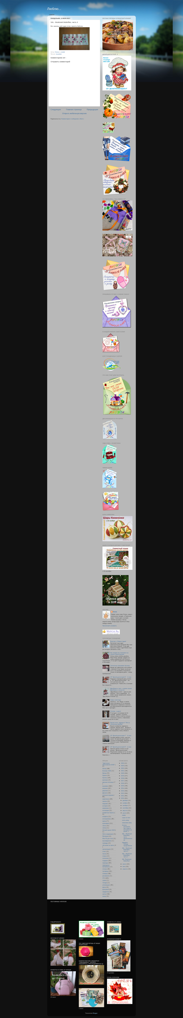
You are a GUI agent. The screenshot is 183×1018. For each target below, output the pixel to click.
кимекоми (105, 808)
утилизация (106, 885)
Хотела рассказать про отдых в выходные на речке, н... (127, 828)
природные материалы (106, 865)
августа (125, 810)
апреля (125, 869)
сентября (126, 808)
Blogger (95, 1013)
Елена (115, 611)
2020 (122, 773)
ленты (104, 825)
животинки (105, 799)
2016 (122, 783)
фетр (104, 887)
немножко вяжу (127, 822)
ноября (125, 803)
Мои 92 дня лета (107, 838)
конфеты (105, 816)
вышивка (59, 54)
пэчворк (105, 873)
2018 (122, 778)
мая (124, 866)
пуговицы (105, 871)
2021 (122, 770)
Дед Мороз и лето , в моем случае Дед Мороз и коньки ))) (121, 689)
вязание (105, 788)
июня (124, 864)
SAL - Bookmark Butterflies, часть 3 (127, 849)
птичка (104, 869)
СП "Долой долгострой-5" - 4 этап (120, 747)
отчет (104, 851)
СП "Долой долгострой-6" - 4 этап (120, 677)
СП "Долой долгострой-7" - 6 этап (120, 735)
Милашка (105, 836)
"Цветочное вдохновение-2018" (108, 764)
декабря (125, 800)
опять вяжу (125, 820)
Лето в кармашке (107, 834)
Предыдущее (92, 110)
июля (124, 813)
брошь (104, 773)
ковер (124, 815)
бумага (104, 775)
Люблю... (54, 9)
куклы (104, 821)
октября (125, 805)
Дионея (105, 793)
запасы (104, 801)
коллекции (105, 810)
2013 (122, 791)
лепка (104, 828)
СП (103, 878)
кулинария (105, 823)
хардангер (105, 891)
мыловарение (107, 841)
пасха (104, 853)
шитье (104, 894)
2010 (122, 798)
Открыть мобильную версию (74, 113)
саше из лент (126, 817)
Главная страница (74, 110)
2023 (122, 765)
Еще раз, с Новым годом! (118, 641)
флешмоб (105, 889)
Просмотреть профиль (109, 625)
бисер (104, 768)
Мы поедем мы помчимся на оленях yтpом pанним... (119, 653)
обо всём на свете (108, 845)
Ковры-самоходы (115, 700)
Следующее (56, 110)
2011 (122, 795)
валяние (105, 780)
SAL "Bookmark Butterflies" (126, 860)
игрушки (105, 803)
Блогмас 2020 (107, 771)
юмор (104, 896)
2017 (122, 780)
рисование (106, 876)
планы (104, 856)
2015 (122, 785)
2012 (122, 793)
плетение (105, 858)
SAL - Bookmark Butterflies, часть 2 (127, 855)
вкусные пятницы (108, 782)
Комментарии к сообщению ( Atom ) (72, 119)
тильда (104, 882)
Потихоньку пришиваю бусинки (120, 665)
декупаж (105, 790)
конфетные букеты (108, 812)
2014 (122, 788)
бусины (104, 777)
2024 (122, 763)
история (105, 806)
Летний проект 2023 (108, 830)
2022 (122, 768)
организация (106, 849)
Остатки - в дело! (115, 711)
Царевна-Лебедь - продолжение (127, 844)
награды (105, 843)
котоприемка (106, 819)
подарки (105, 860)
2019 (122, 775)
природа (105, 863)
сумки (104, 880)
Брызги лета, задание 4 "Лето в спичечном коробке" (120, 723)
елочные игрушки (108, 795)
